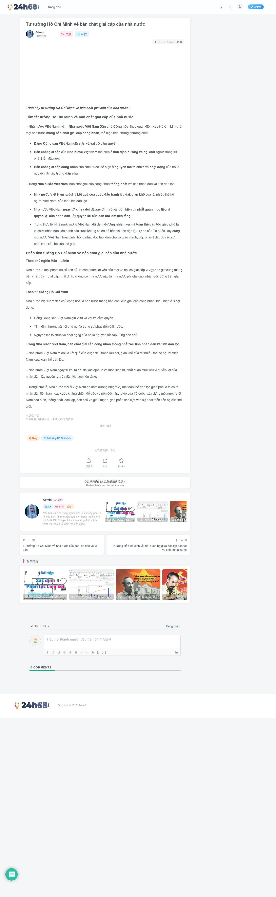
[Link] (93, 652)
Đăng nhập (172, 626)
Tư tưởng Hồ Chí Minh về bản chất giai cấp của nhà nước (85, 24)
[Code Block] (87, 652)
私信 (84, 34)
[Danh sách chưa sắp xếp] (76, 652)
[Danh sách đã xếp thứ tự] (70, 652)
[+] (104, 652)
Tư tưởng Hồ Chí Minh (59, 438)
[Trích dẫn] (82, 652)
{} (98, 652)
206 (49, 506)
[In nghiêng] (53, 652)
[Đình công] (65, 652)
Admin (39, 32)
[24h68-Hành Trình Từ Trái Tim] (22, 6)
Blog (34, 438)
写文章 (257, 6)
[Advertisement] (105, 74)
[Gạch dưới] (59, 652)
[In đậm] (48, 652)
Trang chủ (54, 7)
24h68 (82, 705)
